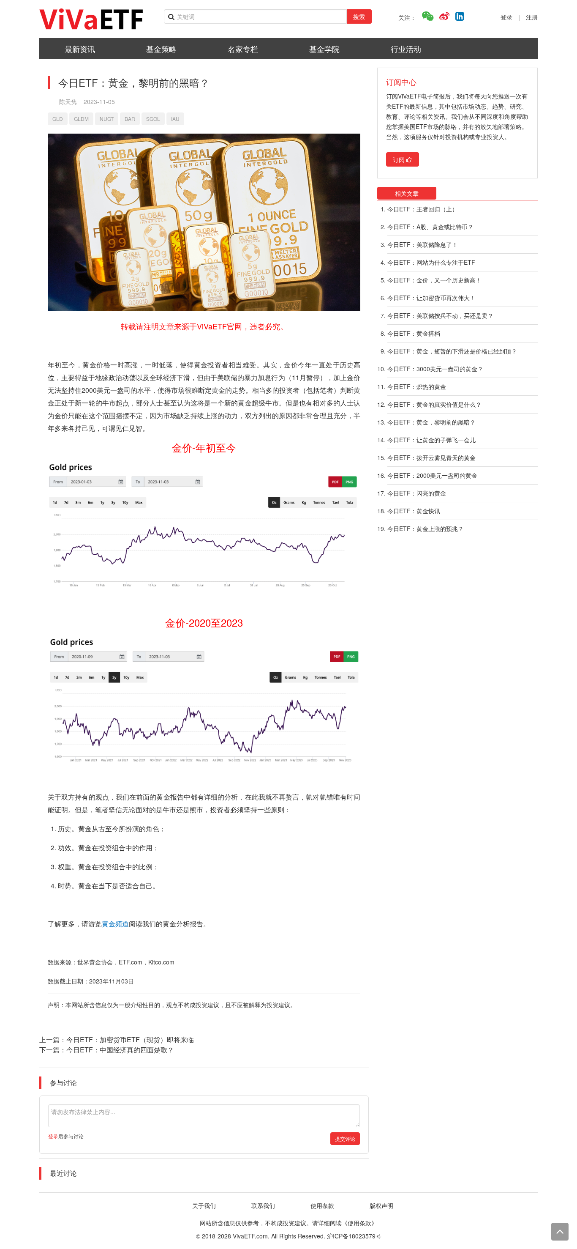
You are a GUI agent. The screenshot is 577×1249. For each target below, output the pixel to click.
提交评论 (345, 1138)
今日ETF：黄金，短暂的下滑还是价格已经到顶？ (452, 351)
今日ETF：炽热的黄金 (416, 386)
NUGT (107, 118)
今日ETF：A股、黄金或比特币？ (430, 226)
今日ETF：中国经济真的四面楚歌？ (120, 1050)
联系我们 (263, 1205)
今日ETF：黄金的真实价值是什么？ (434, 404)
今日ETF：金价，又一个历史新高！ (434, 280)
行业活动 (406, 48)
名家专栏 (243, 48)
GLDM (81, 118)
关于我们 (204, 1205)
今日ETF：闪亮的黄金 (416, 493)
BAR (130, 118)
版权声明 (381, 1205)
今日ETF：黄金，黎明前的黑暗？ (431, 422)
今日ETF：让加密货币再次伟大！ (431, 297)
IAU (175, 118)
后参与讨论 (66, 1135)
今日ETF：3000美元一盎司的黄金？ (435, 368)
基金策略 (161, 48)
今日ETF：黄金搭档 (413, 333)
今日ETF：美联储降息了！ (422, 244)
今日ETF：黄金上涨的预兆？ (425, 528)
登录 (506, 17)
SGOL (153, 118)
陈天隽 (68, 101)
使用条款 (322, 1205)
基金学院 (324, 48)
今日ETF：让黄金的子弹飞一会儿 (431, 440)
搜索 (359, 16)
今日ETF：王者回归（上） (422, 209)
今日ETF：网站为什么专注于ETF (431, 262)
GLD (57, 118)
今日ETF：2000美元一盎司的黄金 (432, 475)
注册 (532, 17)
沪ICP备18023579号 (354, 1236)
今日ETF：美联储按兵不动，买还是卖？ (440, 315)
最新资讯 (80, 48)
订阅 (399, 159)
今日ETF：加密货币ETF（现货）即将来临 (130, 1039)
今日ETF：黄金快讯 (413, 511)
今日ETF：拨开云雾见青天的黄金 (431, 457)
